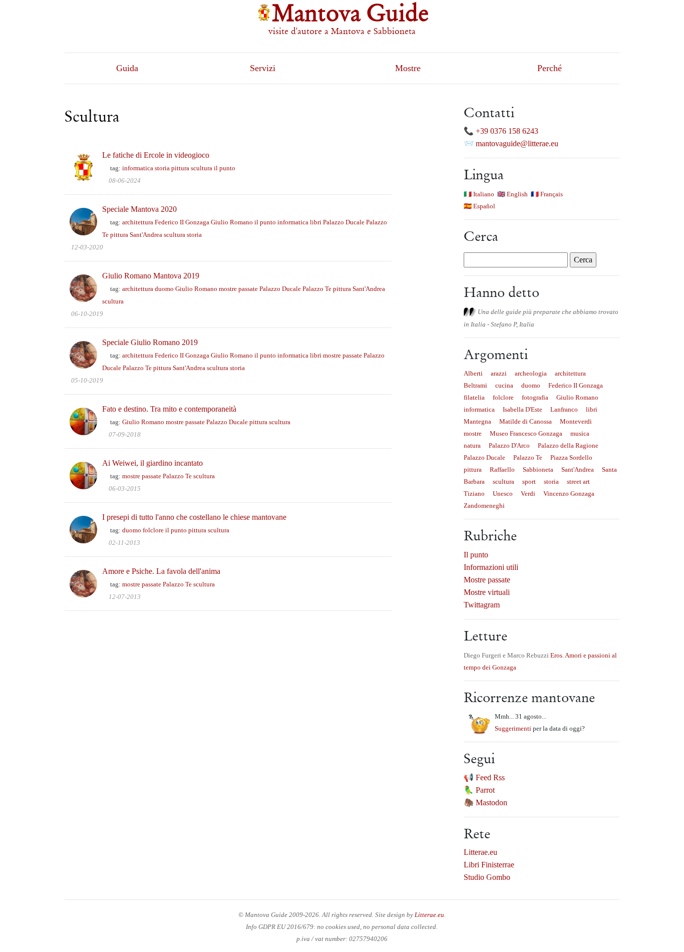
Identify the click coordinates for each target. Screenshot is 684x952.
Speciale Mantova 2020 (139, 209)
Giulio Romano (232, 222)
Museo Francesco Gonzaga (526, 433)
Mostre (408, 68)
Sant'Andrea (146, 234)
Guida (127, 68)
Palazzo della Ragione (568, 445)
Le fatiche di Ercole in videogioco (155, 155)
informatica (137, 168)
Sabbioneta (538, 469)
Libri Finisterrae (489, 864)
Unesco (503, 493)
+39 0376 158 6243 (507, 131)
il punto (224, 168)
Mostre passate (487, 579)
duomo (164, 288)
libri (315, 222)
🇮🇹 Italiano (479, 194)
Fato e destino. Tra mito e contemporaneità (169, 409)
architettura (137, 222)
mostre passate (238, 288)
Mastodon (491, 802)
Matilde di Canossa (525, 421)
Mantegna (477, 421)
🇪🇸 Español (479, 206)
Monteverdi (576, 421)
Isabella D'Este (522, 409)
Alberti (473, 373)
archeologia (531, 373)
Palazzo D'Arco (509, 445)
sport (529, 481)
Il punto (476, 554)
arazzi (499, 373)
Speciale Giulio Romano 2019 (150, 342)
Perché (549, 68)
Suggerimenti (513, 728)
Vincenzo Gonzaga (568, 493)
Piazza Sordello (571, 457)
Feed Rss (490, 777)
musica (579, 433)
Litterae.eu (480, 852)
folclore (153, 530)
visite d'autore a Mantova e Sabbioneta (342, 31)
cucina (504, 385)
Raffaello (502, 469)
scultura (201, 168)
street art (578, 481)
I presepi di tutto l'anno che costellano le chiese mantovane (194, 517)
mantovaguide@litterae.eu (517, 143)
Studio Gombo (487, 877)
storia (162, 168)
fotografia (535, 397)
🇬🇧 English (512, 194)
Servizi (262, 68)
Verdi (528, 493)
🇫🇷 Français (547, 194)
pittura (180, 168)
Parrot (485, 790)
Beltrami (475, 385)
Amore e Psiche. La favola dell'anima (161, 571)
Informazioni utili (491, 567)
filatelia (474, 397)
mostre (473, 433)
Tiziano (474, 493)
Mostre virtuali (487, 592)
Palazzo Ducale (344, 222)
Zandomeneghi (484, 505)
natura (472, 445)
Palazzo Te (316, 288)
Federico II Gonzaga (182, 222)
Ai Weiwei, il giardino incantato (152, 463)
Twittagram (482, 604)
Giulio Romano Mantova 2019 (150, 275)
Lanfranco (564, 409)
